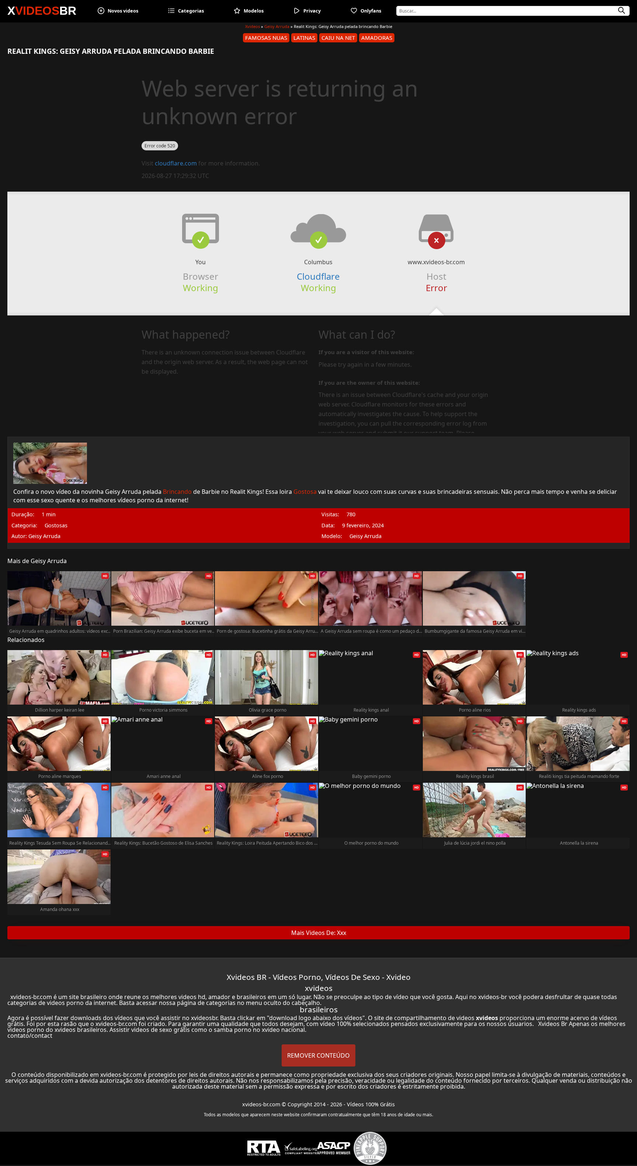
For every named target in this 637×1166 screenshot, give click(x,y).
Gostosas (56, 525)
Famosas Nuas (266, 37)
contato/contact (29, 1035)
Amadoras (376, 37)
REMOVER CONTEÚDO (318, 1055)
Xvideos (252, 26)
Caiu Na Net (338, 37)
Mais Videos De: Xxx (318, 933)
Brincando (177, 492)
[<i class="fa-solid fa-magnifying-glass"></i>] (621, 10)
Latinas (304, 37)
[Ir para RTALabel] (264, 1148)
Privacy (312, 10)
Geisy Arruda (276, 26)
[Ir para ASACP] (333, 1148)
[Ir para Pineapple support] (370, 1148)
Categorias (191, 10)
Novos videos (123, 10)
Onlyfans (371, 10)
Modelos (254, 10)
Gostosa (305, 492)
